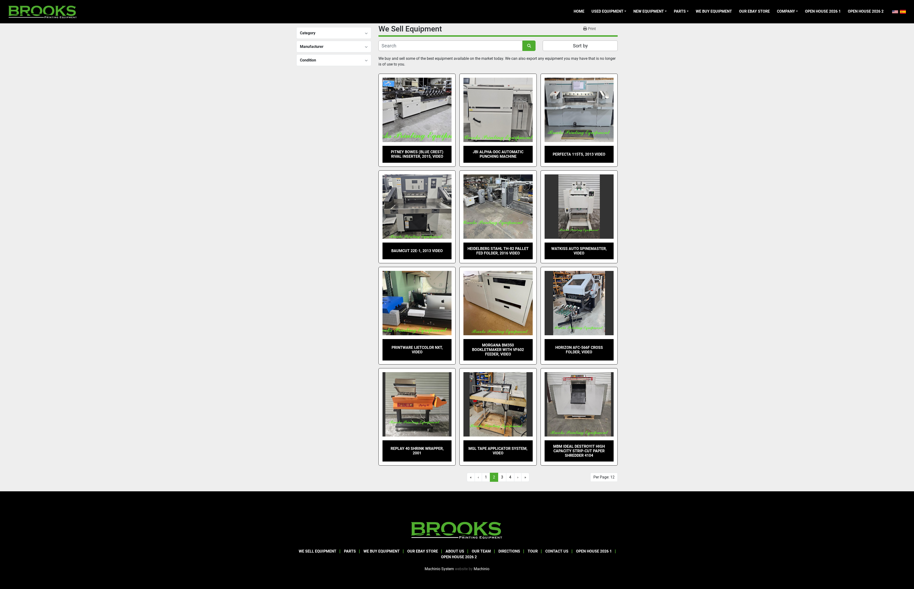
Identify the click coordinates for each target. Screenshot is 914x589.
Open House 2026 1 (823, 11)
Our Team (481, 551)
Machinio (481, 569)
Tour (533, 551)
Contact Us (556, 551)
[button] (608, 11)
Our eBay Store (754, 11)
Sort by (580, 46)
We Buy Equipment (714, 11)
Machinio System (439, 569)
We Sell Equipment (317, 551)
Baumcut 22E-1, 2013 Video (417, 251)
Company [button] (786, 11)
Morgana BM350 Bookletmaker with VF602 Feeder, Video (498, 349)
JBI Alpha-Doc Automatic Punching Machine (498, 154)
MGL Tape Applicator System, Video (497, 450)
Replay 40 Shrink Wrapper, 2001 (417, 450)
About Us (455, 551)
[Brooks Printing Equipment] (457, 529)
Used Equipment (607, 11)
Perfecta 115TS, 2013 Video (579, 154)
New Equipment (648, 11)
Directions (509, 551)
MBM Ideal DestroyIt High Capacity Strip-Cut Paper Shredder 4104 (579, 451)
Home (579, 11)
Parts (680, 11)
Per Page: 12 (604, 477)
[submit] (529, 46)
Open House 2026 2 (866, 11)
